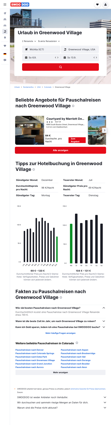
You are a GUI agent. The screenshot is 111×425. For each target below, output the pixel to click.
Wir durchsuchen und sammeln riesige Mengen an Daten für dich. (52, 402)
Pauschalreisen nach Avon (74, 367)
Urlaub (17, 87)
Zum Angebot (75, 140)
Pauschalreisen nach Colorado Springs (34, 353)
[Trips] (5, 46)
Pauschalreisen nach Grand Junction (33, 363)
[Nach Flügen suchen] (5, 13)
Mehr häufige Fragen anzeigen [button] (61, 333)
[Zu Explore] (5, 37)
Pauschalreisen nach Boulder (75, 363)
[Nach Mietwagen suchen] (5, 25)
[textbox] (41, 49)
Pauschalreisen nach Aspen (74, 350)
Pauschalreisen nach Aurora (29, 367)
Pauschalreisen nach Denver (29, 350)
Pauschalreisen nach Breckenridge (78, 353)
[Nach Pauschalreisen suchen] (5, 31)
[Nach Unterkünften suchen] (5, 19)
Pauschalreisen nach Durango (76, 360)
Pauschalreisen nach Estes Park (31, 357)
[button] (5, 4)
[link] (60, 150)
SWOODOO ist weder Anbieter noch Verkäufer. (42, 397)
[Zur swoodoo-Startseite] (19, 4)
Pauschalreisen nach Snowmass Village (35, 360)
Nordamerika (28, 87)
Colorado (47, 87)
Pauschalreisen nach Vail (73, 357)
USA (39, 87)
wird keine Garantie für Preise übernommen (88, 389)
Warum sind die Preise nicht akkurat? (37, 407)
